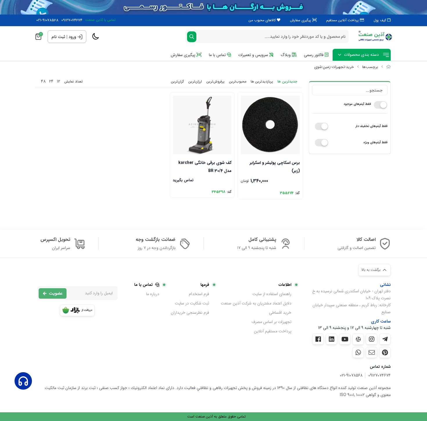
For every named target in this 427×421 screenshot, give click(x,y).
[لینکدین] (331, 339)
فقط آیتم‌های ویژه (375, 142)
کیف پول (380, 20)
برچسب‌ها (370, 67)
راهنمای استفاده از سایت (271, 294)
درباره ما (152, 294)
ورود (72, 37)
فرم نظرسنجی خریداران (190, 313)
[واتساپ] (358, 352)
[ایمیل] (371, 352)
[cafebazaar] (77, 310)
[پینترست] (385, 352)
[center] (191, 36)
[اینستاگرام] (371, 339)
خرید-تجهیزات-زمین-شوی (334, 67)
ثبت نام (58, 37)
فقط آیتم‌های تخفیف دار (371, 126)
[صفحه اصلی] (388, 67)
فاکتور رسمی (314, 55)
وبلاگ (286, 55)
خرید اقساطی (280, 313)
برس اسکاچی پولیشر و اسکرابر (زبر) (274, 166)
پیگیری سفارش (301, 20)
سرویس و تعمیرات (253, 55)
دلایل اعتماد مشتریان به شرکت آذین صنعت (256, 303)
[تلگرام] (385, 339)
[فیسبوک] (318, 339)
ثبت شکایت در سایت (192, 303)
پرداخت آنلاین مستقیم (343, 20)
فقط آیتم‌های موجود (357, 104)
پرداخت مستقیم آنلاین (272, 331)
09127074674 (71, 20)
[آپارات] (358, 339)
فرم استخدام (199, 294)
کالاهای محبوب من (263, 20)
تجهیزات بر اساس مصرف (271, 322)
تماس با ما (218, 55)
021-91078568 (47, 20)
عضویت (55, 293)
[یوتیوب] (345, 339)
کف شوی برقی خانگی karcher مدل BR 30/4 (205, 166)
